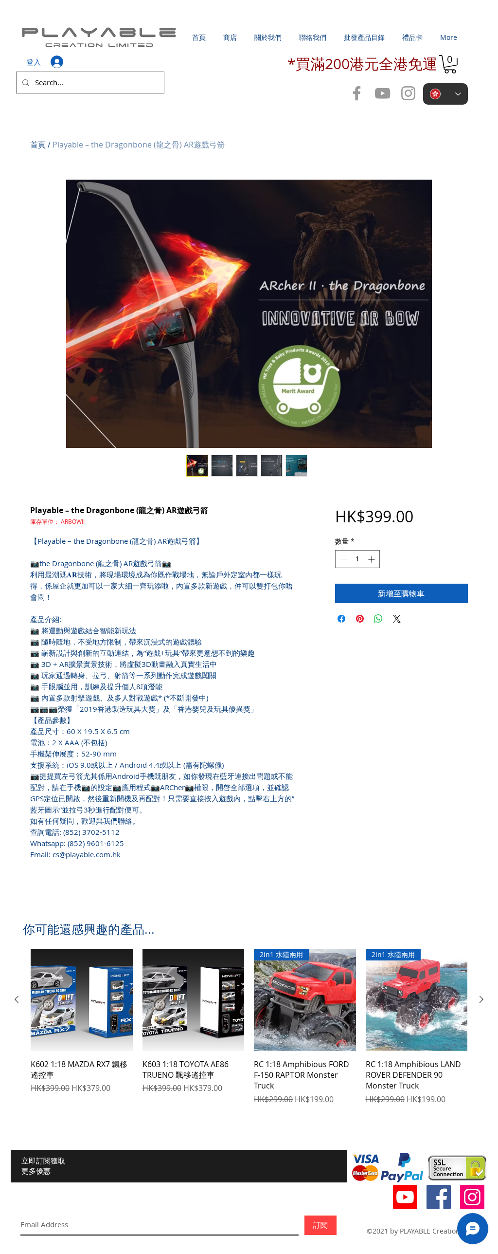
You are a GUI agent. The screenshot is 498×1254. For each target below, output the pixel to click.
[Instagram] (472, 1197)
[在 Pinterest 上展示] (360, 619)
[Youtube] (405, 1197)
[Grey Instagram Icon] (408, 93)
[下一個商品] (481, 999)
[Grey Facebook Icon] (356, 93)
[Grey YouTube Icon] (382, 93)
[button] (450, 64)
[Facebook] (439, 1197)
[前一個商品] (16, 999)
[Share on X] (397, 619)
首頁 (38, 144)
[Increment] (372, 559)
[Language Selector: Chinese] (445, 94)
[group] (249, 1027)
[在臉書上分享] (341, 619)
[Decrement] (343, 559)
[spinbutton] (357, 559)
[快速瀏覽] (82, 1000)
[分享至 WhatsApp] (378, 619)
